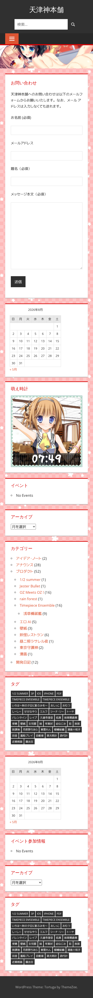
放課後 (16, 729)
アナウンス (24, 564)
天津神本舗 (46, 9)
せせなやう (30, 711)
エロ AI (25, 621)
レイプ (33, 717)
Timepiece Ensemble (37, 605)
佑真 (58, 717)
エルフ (43, 711)
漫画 (23, 653)
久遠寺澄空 (46, 717)
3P (32, 693)
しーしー (16, 711)
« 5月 (13, 369)
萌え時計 (52, 735)
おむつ (66, 705)
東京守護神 (29, 647)
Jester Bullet (30, 586)
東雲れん (46, 729)
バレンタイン (19, 717)
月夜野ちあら (30, 729)
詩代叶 (64, 735)
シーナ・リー (57, 711)
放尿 (77, 724)
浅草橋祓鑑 (32, 613)
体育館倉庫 (70, 717)
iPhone (49, 693)
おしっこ (55, 705)
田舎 (14, 735)
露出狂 (29, 741)
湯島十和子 (73, 729)
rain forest (28, 598)
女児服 (32, 724)
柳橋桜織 (59, 729)
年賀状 (49, 724)
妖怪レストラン (32, 634)
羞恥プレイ (26, 735)
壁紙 (23, 628)
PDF (59, 693)
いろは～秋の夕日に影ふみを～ (30, 705)
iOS (39, 693)
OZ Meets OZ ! (32, 592)
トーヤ (70, 711)
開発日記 (23, 662)
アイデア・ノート (29, 558)
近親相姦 (17, 741)
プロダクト (24, 571)
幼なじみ (61, 724)
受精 (14, 724)
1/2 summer (30, 579)
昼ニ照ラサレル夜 (34, 641)
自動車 (40, 735)
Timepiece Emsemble (26, 699)
